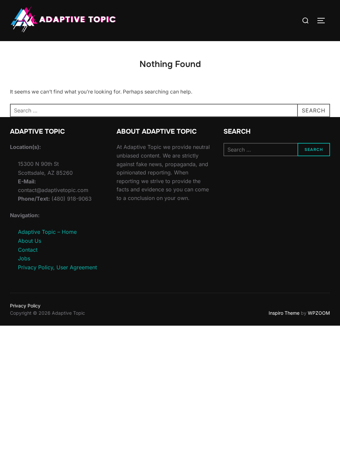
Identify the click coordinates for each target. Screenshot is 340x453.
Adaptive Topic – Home (47, 231)
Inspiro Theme (284, 313)
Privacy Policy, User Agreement (57, 267)
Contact (28, 249)
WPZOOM (319, 313)
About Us (29, 240)
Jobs (24, 258)
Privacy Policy (25, 305)
